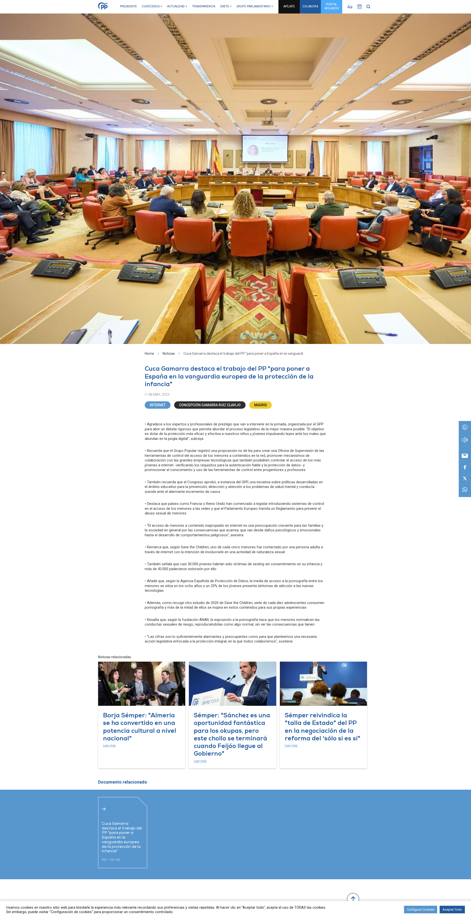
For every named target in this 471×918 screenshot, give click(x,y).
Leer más (109, 745)
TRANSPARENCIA (203, 6)
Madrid (260, 405)
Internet (158, 405)
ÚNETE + (226, 6)
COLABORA (310, 6)
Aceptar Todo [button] (452, 909)
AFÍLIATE (289, 6)
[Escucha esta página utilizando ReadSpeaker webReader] (465, 442)
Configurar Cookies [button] (420, 909)
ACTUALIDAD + (177, 6)
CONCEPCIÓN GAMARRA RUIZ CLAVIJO (210, 405)
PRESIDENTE (128, 6)
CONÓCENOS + (152, 6)
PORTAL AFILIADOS (332, 6)
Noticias (169, 353)
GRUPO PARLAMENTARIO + (254, 6)
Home (149, 353)
